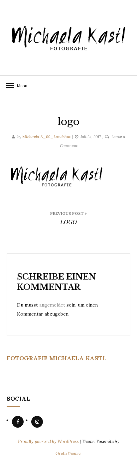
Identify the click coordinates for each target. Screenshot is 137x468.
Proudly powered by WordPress (49, 441)
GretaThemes (68, 453)
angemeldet (52, 305)
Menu (20, 85)
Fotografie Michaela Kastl (56, 358)
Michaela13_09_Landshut (46, 136)
